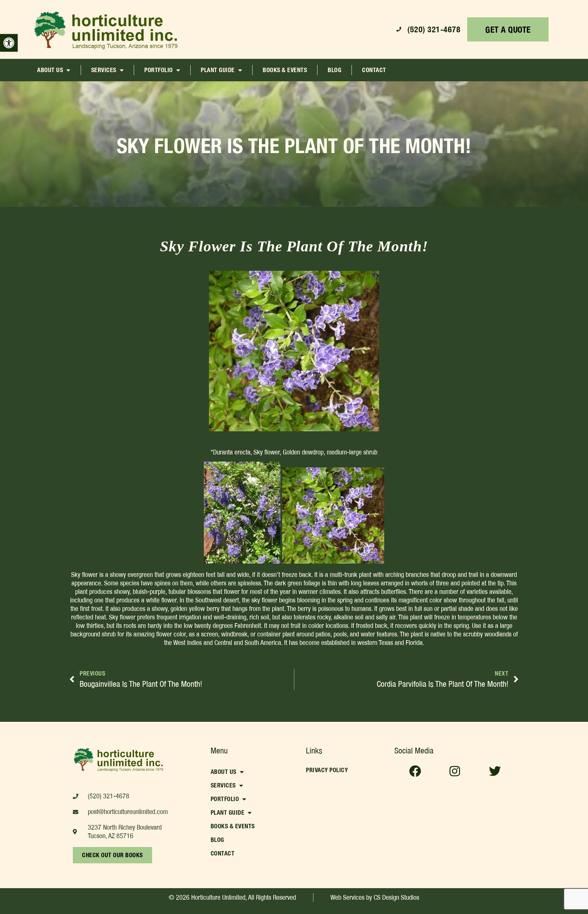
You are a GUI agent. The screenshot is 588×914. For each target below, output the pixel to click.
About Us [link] (50, 70)
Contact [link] (374, 70)
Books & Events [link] (285, 70)
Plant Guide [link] (218, 70)
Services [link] (103, 70)
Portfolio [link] (158, 70)
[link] (9, 43)
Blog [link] (334, 70)
